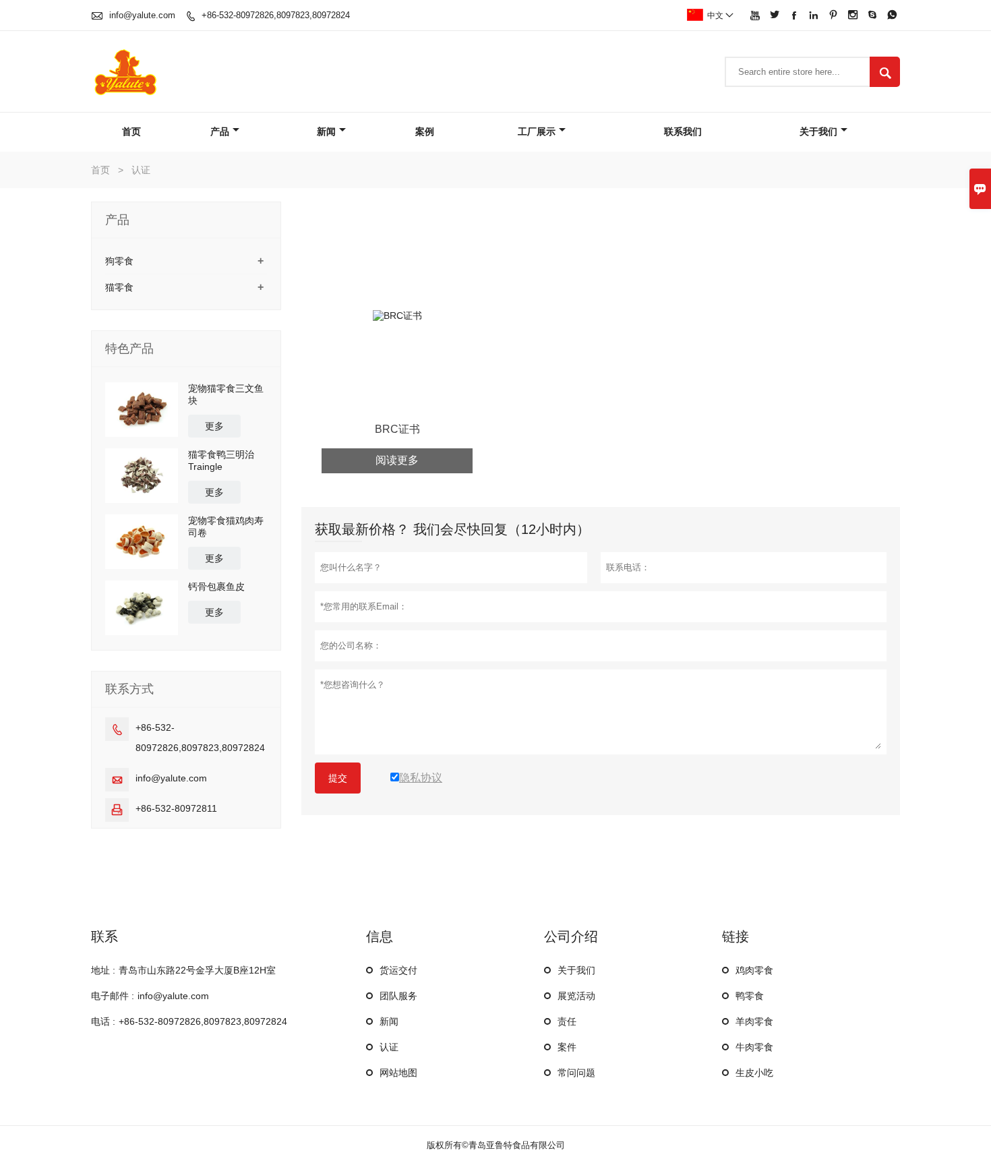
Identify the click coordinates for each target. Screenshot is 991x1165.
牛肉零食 (754, 1047)
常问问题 (576, 1072)
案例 (424, 131)
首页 (131, 131)
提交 (337, 778)
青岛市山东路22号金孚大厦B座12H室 (197, 970)
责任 (567, 1021)
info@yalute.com (142, 15)
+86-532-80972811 (176, 808)
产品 (219, 131)
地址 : (103, 970)
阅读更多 (397, 460)
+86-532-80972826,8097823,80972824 (276, 15)
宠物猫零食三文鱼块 (226, 394)
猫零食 (119, 287)
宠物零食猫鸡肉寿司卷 (226, 526)
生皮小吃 (754, 1072)
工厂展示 (536, 131)
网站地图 (398, 1072)
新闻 (326, 131)
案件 (567, 1047)
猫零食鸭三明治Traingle (221, 460)
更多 (214, 426)
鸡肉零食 (754, 970)
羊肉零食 (754, 1021)
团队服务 (398, 995)
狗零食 (119, 261)
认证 (389, 1047)
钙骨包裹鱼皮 (216, 586)
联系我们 (683, 131)
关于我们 (818, 131)
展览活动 (576, 995)
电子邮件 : (112, 995)
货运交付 (398, 970)
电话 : (103, 1021)
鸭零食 (749, 995)
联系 (104, 936)
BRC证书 (397, 429)
